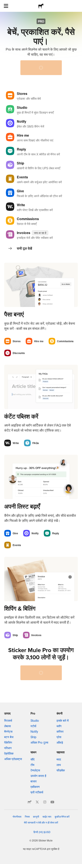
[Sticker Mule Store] (29, 802)
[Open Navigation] (6, 6)
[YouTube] (52, 802)
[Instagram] (44, 802)
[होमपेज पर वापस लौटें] (41, 6)
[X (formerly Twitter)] (37, 802)
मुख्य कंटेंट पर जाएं (3, 3)
